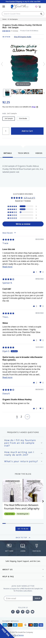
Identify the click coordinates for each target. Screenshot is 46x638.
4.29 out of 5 (29, 197)
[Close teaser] (14, 635)
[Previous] (2, 64)
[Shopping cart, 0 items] (41, 6)
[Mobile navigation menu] (3, 6)
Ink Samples (14, 19)
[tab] (8, 155)
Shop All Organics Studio (22, 37)
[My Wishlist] (36, 6)
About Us (7, 569)
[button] (12, 206)
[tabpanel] (23, 172)
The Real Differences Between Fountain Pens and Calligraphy (21, 506)
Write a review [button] (23, 224)
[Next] (44, 64)
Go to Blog (23, 529)
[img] (8, 239)
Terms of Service (18, 635)
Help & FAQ (8, 576)
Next (44, 93)
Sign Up (37, 598)
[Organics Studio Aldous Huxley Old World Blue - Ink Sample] (7, 93)
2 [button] (21, 416)
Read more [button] (7, 266)
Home (4, 19)
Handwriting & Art (22, 514)
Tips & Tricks (10, 514)
